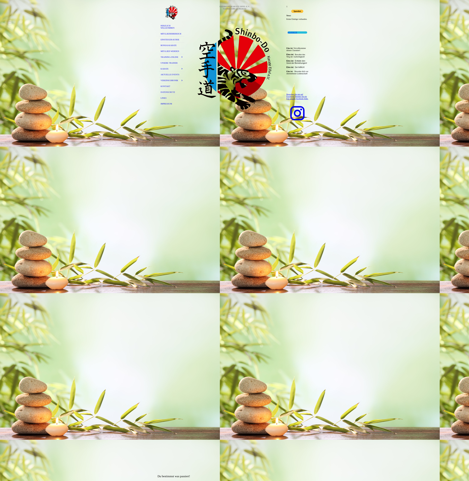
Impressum (166, 104)
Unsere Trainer (169, 63)
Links (163, 98)
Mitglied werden (170, 51)
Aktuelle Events (170, 75)
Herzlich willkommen (168, 27)
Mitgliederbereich (171, 34)
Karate (165, 69)
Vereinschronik (169, 80)
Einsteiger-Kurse (170, 40)
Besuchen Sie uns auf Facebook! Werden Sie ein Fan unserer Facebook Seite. (297, 96)
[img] (172, 12)
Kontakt (165, 86)
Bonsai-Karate (169, 45)
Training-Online (169, 57)
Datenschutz (168, 92)
